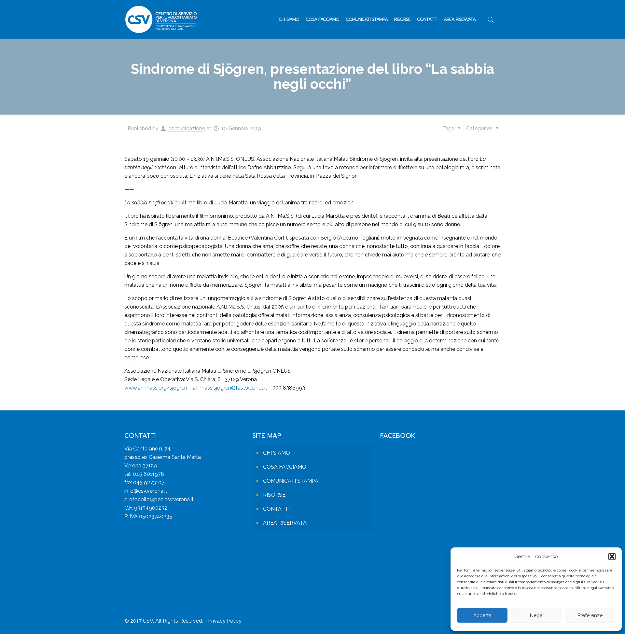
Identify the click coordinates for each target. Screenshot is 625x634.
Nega (536, 615)
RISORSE (274, 495)
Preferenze (590, 615)
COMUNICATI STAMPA (290, 481)
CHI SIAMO (276, 453)
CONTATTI (276, 509)
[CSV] (161, 19)
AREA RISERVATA (285, 523)
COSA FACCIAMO (284, 467)
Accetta (482, 615)
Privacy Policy (225, 621)
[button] (612, 556)
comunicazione (186, 128)
